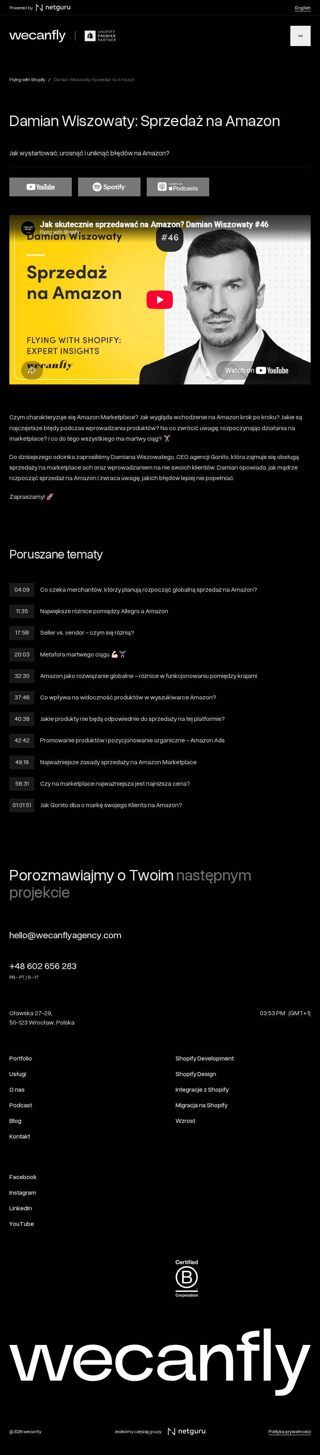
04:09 (22, 589)
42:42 (22, 740)
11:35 (22, 611)
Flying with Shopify (27, 79)
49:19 (22, 762)
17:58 (22, 632)
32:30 (22, 676)
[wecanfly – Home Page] (37, 36)
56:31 (22, 783)
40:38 (22, 719)
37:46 (22, 697)
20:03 (22, 654)
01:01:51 (21, 805)
